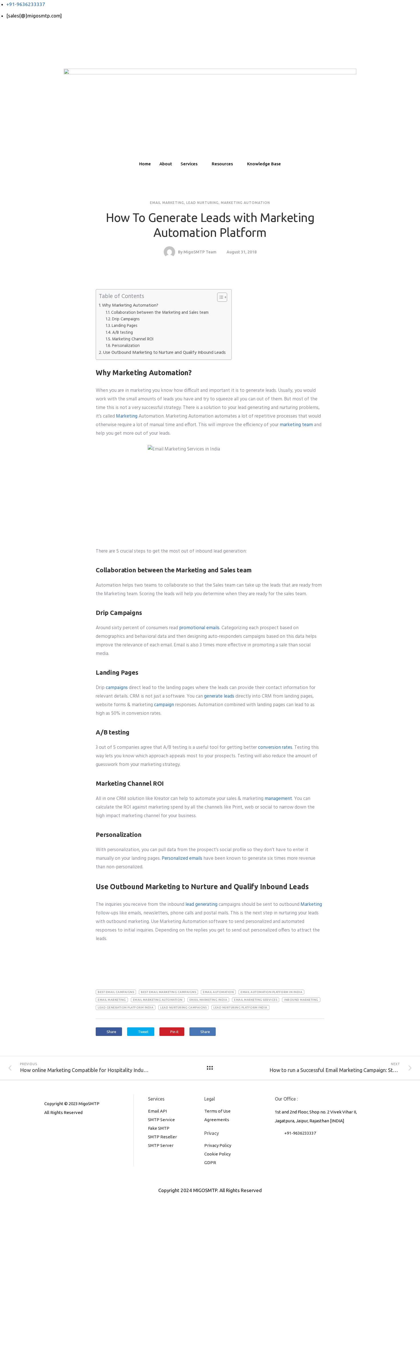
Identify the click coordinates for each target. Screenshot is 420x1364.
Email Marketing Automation (158, 999)
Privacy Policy (217, 1145)
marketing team (296, 425)
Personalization (126, 346)
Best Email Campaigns (116, 992)
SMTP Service (161, 1119)
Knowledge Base (264, 163)
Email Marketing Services (255, 999)
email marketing (112, 999)
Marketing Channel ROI (132, 339)
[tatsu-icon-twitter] (83, 1128)
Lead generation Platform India (125, 1007)
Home (145, 163)
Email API (157, 1111)
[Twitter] (210, 38)
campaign (164, 705)
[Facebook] (210, 30)
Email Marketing (167, 202)
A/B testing (122, 332)
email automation (218, 992)
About (165, 163)
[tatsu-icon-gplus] (46, 1128)
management (278, 799)
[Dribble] (210, 55)
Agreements (216, 1119)
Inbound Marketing (301, 999)
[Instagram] (210, 64)
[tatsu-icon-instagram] (56, 1128)
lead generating (201, 904)
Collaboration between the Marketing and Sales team (160, 312)
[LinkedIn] (210, 47)
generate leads (219, 696)
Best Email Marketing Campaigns (168, 992)
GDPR (210, 1162)
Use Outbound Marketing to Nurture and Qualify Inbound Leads (164, 352)
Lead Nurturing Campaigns (183, 1007)
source (102, 954)
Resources (222, 163)
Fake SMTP (158, 1128)
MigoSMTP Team (199, 252)
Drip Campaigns (126, 319)
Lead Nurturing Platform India (240, 1007)
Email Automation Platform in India (271, 992)
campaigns (117, 688)
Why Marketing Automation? (130, 305)
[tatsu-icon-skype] (75, 1128)
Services (189, 163)
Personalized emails (182, 858)
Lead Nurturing (202, 202)
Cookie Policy (217, 1153)
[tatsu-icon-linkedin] (65, 1128)
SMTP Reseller (162, 1136)
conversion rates (275, 747)
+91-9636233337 (300, 1133)
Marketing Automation (245, 202)
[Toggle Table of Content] (219, 297)
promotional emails (199, 628)
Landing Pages (124, 326)
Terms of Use (217, 1111)
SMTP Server (160, 1145)
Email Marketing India (208, 999)
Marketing (126, 416)
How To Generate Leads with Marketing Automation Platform (210, 225)
